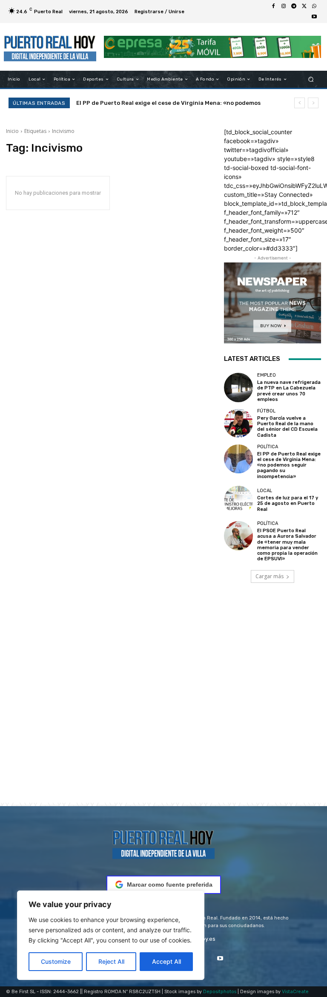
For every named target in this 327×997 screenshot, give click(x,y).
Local (264, 490)
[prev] (299, 103)
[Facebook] (273, 6)
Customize (56, 961)
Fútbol (266, 411)
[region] (110, 935)
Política (267, 446)
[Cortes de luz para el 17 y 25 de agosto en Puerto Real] (238, 500)
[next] (313, 103)
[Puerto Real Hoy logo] (163, 843)
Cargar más (269, 576)
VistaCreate (295, 991)
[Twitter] (304, 6)
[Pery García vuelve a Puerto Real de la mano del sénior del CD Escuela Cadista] (238, 423)
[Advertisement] (163, 705)
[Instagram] (283, 6)
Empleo (266, 375)
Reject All (111, 961)
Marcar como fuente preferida (169, 884)
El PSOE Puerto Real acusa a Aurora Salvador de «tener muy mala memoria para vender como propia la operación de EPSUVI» (287, 545)
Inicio (12, 131)
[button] (311, 79)
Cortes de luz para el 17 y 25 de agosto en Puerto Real (159, 103)
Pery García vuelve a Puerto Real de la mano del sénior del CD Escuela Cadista (287, 426)
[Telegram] (294, 6)
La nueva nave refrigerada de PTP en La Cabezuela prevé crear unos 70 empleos (289, 391)
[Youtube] (314, 17)
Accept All (166, 961)
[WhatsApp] (314, 6)
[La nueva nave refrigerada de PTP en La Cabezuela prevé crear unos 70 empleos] (238, 387)
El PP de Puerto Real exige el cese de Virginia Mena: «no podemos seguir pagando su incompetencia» (289, 465)
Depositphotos (219, 991)
